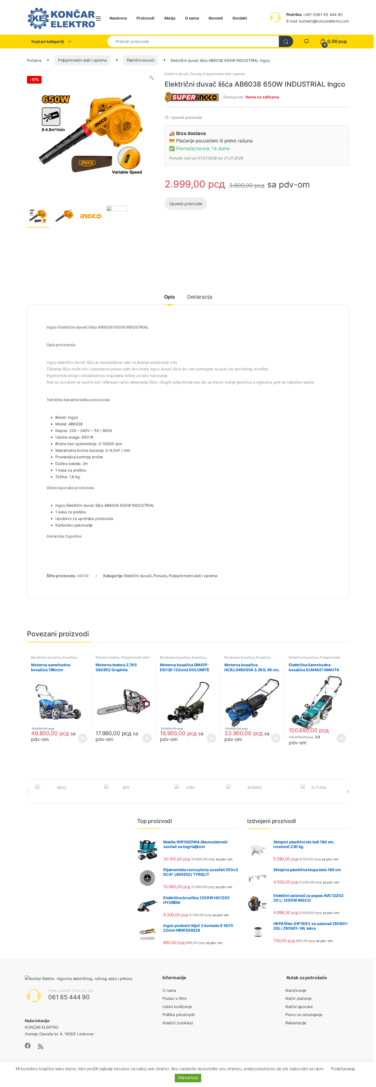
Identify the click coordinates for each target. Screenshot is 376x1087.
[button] (151, 77)
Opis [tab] (169, 297)
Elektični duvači (140, 60)
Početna (34, 60)
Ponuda (196, 74)
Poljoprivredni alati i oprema (82, 60)
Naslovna (118, 18)
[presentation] (348, 792)
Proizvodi (145, 18)
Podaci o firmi (174, 998)
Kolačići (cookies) (177, 1022)
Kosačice (70, 657)
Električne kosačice (303, 657)
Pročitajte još (337, 738)
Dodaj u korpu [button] (82, 738)
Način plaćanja (298, 998)
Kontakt (240, 18)
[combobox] (193, 41)
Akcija (169, 18)
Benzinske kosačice (46, 657)
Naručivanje (295, 990)
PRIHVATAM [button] (188, 1078)
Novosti (216, 18)
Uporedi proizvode (186, 117)
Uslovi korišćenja (177, 1006)
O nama (192, 18)
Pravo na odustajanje (303, 1014)
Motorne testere (107, 657)
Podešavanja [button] (343, 1068)
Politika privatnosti (178, 1014)
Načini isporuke (299, 1006)
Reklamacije (295, 1022)
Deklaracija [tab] (199, 297)
